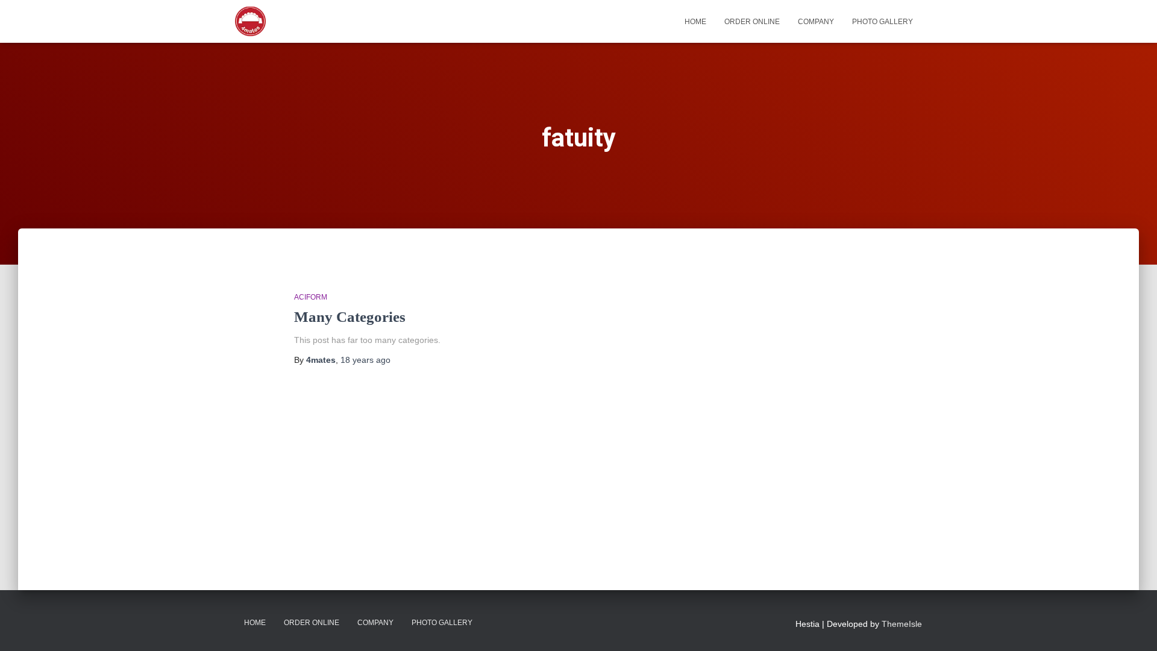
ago (365, 360)
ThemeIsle (902, 624)
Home (695, 21)
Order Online (752, 21)
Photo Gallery (882, 21)
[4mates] (250, 22)
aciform (310, 297)
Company (816, 21)
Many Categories (350, 317)
